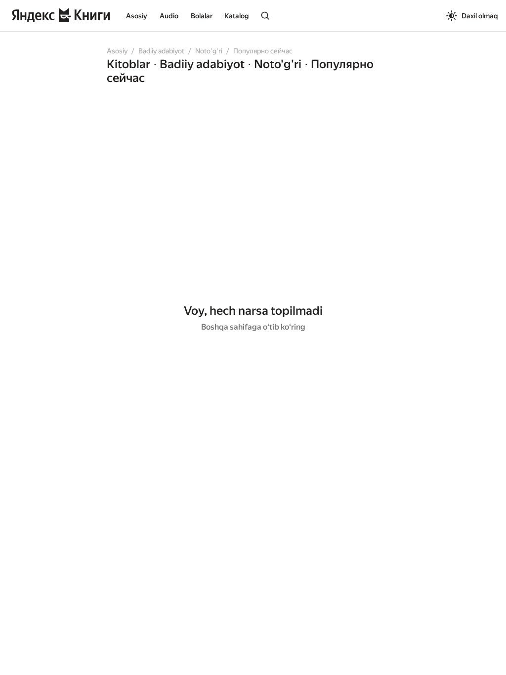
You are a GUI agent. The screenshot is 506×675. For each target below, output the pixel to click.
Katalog (236, 16)
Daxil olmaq (480, 16)
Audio (169, 16)
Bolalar (201, 16)
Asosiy (136, 16)
